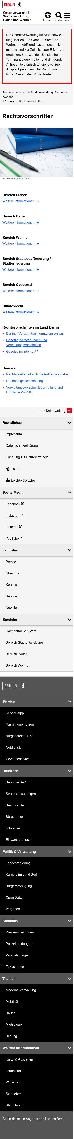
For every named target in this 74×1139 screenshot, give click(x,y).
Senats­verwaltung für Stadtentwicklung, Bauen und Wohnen (35, 94)
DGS (15, 469)
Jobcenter (13, 828)
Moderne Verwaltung (21, 990)
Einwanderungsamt (20, 839)
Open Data (14, 897)
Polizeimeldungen (19, 944)
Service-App (15, 713)
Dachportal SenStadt (21, 631)
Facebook (13, 504)
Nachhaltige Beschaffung (24, 381)
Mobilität (12, 1001)
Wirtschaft (13, 1082)
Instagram (13, 515)
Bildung (11, 1036)
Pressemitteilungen (20, 932)
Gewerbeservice (18, 759)
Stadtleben (14, 1094)
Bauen (10, 1013)
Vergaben (13, 909)
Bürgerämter (15, 816)
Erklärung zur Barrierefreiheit (27, 457)
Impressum (14, 434)
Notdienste (14, 747)
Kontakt (11, 585)
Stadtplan (13, 1105)
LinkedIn (12, 527)
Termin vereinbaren (20, 724)
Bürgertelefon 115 (19, 736)
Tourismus (13, 1071)
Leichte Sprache (23, 480)
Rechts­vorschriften (31, 101)
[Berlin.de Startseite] (12, 4)
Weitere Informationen (18, 201)
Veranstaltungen (18, 955)
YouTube (12, 538)
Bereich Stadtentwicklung (24, 642)
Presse (11, 562)
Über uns (12, 573)
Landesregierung (18, 863)
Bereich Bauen (17, 654)
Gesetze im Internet (20, 351)
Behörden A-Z (16, 782)
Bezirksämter (15, 805)
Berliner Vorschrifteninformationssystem (35, 333)
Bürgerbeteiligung (19, 886)
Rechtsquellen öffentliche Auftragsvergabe (37, 374)
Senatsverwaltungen (21, 794)
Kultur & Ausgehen (19, 1059)
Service (10, 101)
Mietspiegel (14, 1024)
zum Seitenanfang (52, 411)
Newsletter (13, 607)
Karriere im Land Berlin (22, 874)
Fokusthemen (16, 966)
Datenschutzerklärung (22, 445)
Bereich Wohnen (18, 665)
